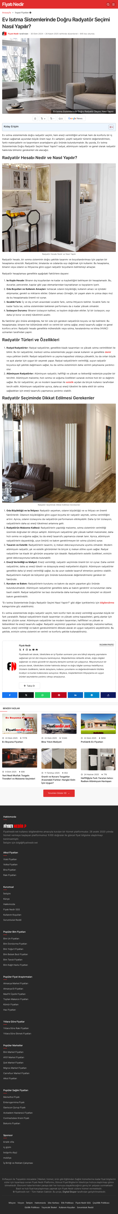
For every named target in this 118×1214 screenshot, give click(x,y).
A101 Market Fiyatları (13, 1057)
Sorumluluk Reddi (12, 920)
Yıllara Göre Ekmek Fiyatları (17, 1033)
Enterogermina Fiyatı (13, 1102)
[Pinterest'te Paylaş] (59, 695)
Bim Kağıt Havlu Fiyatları (15, 965)
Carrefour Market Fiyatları (16, 1073)
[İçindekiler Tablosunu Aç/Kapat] (109, 127)
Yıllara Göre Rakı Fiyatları (16, 1028)
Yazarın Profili (106, 644)
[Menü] (113, 4)
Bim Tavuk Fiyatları (12, 959)
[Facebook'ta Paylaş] (9, 695)
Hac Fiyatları (9, 1009)
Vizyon (21, 1203)
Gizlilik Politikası (32, 1207)
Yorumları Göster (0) (57, 793)
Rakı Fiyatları (9, 875)
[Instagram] (27, 649)
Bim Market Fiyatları (13, 1052)
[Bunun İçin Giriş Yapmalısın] (35, 118)
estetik (70, 382)
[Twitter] (20, 649)
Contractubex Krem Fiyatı (16, 1118)
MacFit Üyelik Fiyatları (14, 994)
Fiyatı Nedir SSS (11, 909)
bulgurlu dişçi (10, 1152)
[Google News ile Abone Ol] (75, 118)
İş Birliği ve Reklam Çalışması (18, 1163)
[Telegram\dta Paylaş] (91, 695)
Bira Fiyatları (9, 869)
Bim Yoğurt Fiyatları (13, 949)
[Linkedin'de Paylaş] (75, 695)
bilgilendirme (107, 602)
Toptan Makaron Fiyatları (15, 999)
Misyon (12, 1203)
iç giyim (7, 1147)
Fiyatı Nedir (13, 4)
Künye (6, 898)
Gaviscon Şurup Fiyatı (14, 1107)
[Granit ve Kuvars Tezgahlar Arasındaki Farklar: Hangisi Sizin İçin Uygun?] (58, 758)
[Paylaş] (108, 695)
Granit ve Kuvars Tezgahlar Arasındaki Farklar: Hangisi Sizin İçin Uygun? (58, 779)
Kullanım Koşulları (12, 914)
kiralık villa (8, 1141)
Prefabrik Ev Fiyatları (92, 741)
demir (108, 352)
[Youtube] (33, 649)
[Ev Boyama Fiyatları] (19, 724)
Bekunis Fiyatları (11, 1123)
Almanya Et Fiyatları (13, 988)
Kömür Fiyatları (11, 1004)
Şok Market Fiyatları (13, 1062)
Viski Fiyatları (10, 859)
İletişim (7, 893)
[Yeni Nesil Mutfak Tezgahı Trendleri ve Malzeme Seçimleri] (19, 758)
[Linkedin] (30, 649)
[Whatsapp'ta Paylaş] (42, 695)
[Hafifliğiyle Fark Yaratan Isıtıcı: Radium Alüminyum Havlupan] (98, 759)
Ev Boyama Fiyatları (12, 741)
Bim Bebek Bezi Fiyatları (15, 954)
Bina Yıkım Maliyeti (51, 741)
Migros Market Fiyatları (15, 1068)
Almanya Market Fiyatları (15, 983)
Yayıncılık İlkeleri (49, 1207)
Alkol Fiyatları (10, 1078)
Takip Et (31, 685)
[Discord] (37, 649)
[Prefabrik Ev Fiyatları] (98, 724)
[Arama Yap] (108, 4)
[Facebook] (23, 649)
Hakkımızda (9, 904)
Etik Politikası (67, 1203)
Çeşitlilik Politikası (101, 1203)
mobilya (7, 1157)
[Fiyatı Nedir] (13, 666)
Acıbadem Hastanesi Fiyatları (18, 1112)
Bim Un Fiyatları (11, 938)
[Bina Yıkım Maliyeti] (58, 724)
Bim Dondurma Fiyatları (15, 943)
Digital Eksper (70, 1191)
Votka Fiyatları (10, 864)
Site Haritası (53, 1203)
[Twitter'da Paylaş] (26, 695)
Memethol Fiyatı (11, 1097)
